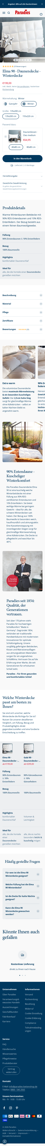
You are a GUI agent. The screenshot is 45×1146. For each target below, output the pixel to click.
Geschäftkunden (10, 1012)
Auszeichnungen (10, 1007)
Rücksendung (8, 89)
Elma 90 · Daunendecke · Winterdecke (9, 759)
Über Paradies (9, 994)
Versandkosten (23, 86)
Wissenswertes (9, 1053)
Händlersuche (9, 1049)
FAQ (4, 1044)
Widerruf (29, 1008)
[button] (22, 66)
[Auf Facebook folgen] (4, 1108)
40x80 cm (16, 147)
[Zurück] (2, 4)
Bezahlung (30, 1004)
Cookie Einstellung (33, 1013)
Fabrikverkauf (8, 1016)
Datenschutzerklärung (27, 1130)
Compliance (30, 1023)
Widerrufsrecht (8, 1130)
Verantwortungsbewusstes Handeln (11, 1001)
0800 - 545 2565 (17, 1089)
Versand (29, 994)
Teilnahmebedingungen (33, 1029)
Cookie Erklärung (33, 1018)
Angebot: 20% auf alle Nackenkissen (22, 4)
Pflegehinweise (9, 1058)
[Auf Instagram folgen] (10, 1108)
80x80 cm (31, 147)
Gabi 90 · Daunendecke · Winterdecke (31, 759)
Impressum (23, 1133)
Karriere (6, 1021)
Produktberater (9, 1063)
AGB (4, 1133)
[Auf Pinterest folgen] (17, 1108)
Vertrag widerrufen (11, 1071)
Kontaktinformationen (11, 1136)
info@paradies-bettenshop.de (23, 1086)
